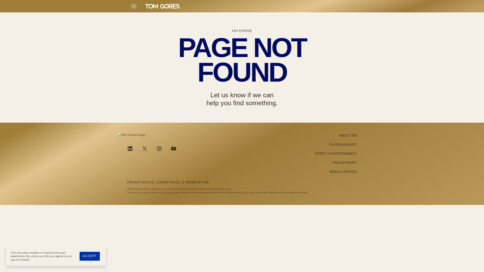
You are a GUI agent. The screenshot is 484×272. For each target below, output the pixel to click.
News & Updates (343, 171)
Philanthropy (345, 162)
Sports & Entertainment (336, 153)
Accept (90, 256)
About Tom (348, 135)
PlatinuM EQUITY (343, 144)
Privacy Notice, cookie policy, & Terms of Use (168, 182)
